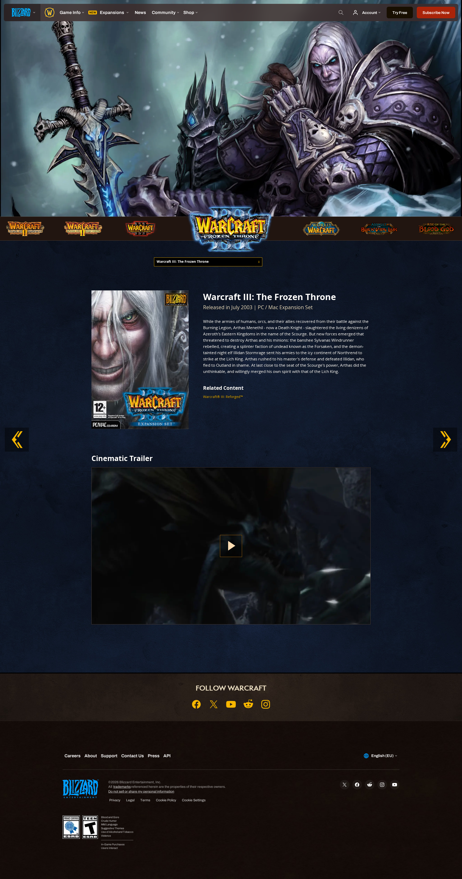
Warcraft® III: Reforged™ (223, 396)
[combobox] (208, 261)
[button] (208, 261)
